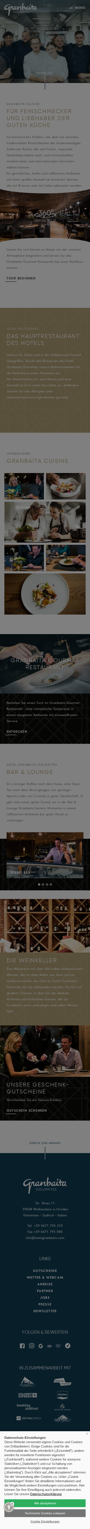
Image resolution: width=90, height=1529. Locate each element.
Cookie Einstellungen (45, 1521)
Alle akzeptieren (45, 1503)
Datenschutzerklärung (46, 1494)
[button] (9, 1507)
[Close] (12, 1504)
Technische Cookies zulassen (45, 1513)
